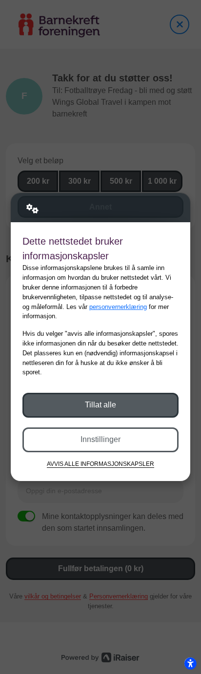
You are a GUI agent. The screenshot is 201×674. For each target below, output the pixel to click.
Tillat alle (100, 405)
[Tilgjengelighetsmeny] (190, 663)
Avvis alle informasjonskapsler (100, 464)
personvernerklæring (118, 306)
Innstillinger (100, 439)
